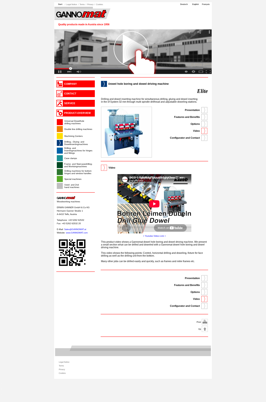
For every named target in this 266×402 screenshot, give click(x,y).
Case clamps (70, 158)
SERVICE (69, 103)
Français (206, 4)
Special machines (72, 179)
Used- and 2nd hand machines (71, 186)
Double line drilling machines (78, 129)
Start (60, 4)
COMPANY (70, 84)
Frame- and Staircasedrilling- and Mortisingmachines (78, 165)
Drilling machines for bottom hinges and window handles (78, 172)
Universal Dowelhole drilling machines (74, 122)
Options (195, 124)
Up (199, 329)
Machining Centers (73, 136)
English (195, 4)
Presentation (192, 110)
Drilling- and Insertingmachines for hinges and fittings (78, 150)
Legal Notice (71, 4)
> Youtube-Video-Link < (154, 236)
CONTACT (70, 93)
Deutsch (184, 4)
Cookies (99, 4)
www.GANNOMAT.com (77, 232)
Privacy (90, 4)
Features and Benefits (187, 117)
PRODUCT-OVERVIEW (77, 113)
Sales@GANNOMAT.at (75, 229)
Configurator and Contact (185, 138)
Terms (82, 4)
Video (196, 131)
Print (199, 322)
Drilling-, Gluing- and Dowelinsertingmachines (76, 143)
